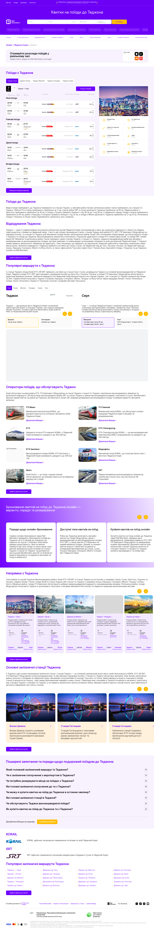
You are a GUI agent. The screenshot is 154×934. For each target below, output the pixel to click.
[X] (136, 904)
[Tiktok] (140, 904)
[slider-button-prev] (65, 314)
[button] (73, 22)
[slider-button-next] (70, 314)
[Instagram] (143, 904)
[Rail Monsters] (16, 22)
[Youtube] (147, 904)
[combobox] (37, 22)
